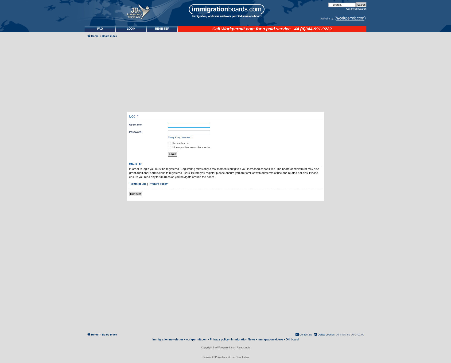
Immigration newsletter (167, 339)
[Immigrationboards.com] (225, 11)
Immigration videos (270, 339)
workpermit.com (196, 339)
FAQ (100, 28)
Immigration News (243, 339)
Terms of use (138, 183)
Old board (292, 339)
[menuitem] (131, 29)
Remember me (180, 143)
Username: (136, 124)
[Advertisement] (104, 166)
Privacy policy (158, 183)
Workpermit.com (238, 29)
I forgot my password (180, 137)
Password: (135, 131)
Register (135, 194)
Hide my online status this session (191, 147)
